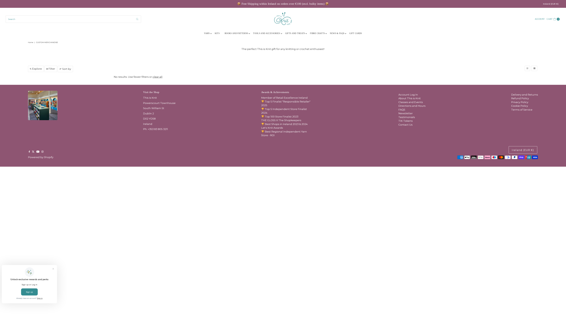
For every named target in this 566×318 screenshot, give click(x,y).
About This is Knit (409, 98)
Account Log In (408, 94)
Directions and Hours (412, 105)
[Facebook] (29, 152)
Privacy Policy (519, 102)
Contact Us (405, 124)
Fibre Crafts (317, 33)
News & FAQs (337, 33)
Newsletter (405, 113)
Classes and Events (410, 102)
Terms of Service (521, 109)
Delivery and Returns (524, 94)
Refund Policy (520, 98)
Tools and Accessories (266, 33)
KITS (217, 33)
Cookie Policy (519, 105)
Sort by (66, 68)
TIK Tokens (405, 120)
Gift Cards (355, 33)
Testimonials (406, 117)
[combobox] (73, 19)
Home (30, 42)
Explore (37, 68)
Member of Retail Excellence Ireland (284, 97)
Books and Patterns (236, 33)
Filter (51, 68)
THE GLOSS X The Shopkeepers (281, 120)
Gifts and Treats (295, 33)
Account (540, 19)
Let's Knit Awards (272, 127)
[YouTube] (37, 152)
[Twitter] (33, 152)
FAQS (401, 109)
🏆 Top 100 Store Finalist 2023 (279, 116)
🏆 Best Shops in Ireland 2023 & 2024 (284, 124)
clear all (157, 76)
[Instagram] (42, 152)
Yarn (207, 33)
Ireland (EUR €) (551, 4)
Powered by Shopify (40, 157)
